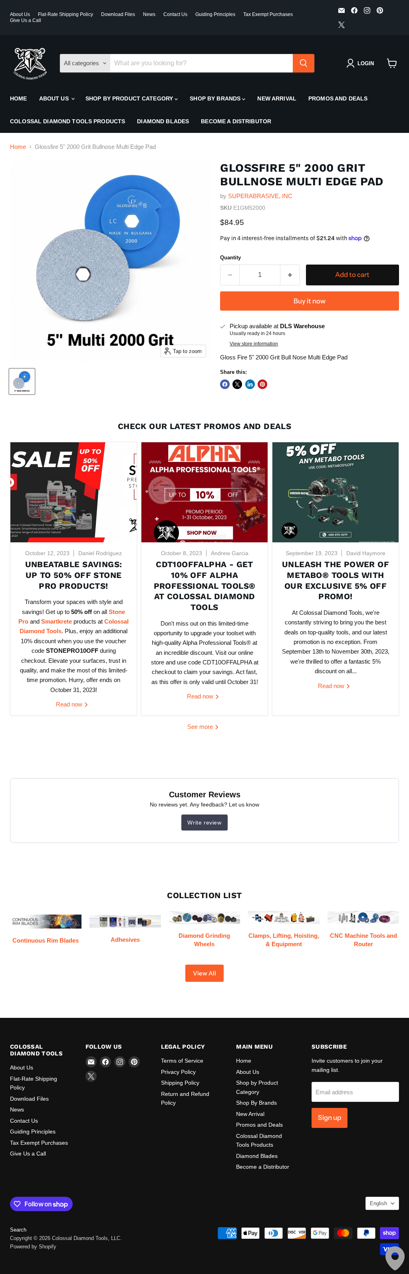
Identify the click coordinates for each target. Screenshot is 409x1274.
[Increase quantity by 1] (290, 275)
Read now (70, 704)
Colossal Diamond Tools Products (67, 121)
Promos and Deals (337, 98)
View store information (254, 344)
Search (18, 1230)
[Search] (303, 63)
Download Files (118, 14)
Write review (204, 822)
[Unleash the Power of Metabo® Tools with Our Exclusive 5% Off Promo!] (335, 492)
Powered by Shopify (33, 1247)
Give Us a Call (25, 20)
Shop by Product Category (130, 98)
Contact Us (175, 14)
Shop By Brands (216, 98)
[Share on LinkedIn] (250, 384)
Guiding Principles (215, 14)
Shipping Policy (180, 1082)
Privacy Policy (178, 1072)
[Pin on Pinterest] (262, 384)
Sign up (329, 1117)
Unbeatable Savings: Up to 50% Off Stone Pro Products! (73, 575)
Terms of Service (182, 1060)
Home (18, 98)
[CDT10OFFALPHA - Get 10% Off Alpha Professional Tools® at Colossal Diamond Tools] (204, 492)
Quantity (230, 258)
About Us (20, 14)
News (149, 14)
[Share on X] (237, 384)
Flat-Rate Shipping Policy (65, 14)
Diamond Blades (163, 121)
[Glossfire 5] (22, 381)
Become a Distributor (236, 121)
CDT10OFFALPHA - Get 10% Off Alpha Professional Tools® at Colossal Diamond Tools (205, 586)
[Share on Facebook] (225, 384)
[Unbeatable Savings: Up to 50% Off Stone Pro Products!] (73, 492)
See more (200, 726)
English (378, 1203)
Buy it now (310, 301)
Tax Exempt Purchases (268, 14)
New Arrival (276, 98)
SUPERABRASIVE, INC (260, 196)
